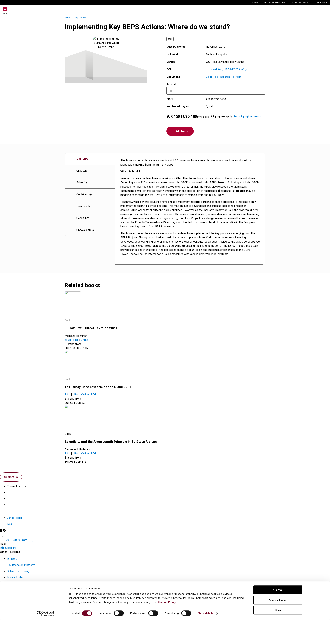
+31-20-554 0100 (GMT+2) (16, 540)
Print (67, 394)
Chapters (81, 170)
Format (171, 84)
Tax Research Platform (274, 3)
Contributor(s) (84, 194)
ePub (68, 340)
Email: (3, 544)
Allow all (278, 589)
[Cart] (317, 10)
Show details (205, 613)
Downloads (83, 206)
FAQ (9, 524)
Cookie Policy (167, 602)
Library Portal (321, 3)
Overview (82, 158)
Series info (82, 218)
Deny (278, 609)
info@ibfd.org (8, 547)
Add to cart (182, 131)
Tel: (2, 536)
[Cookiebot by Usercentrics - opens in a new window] (46, 613)
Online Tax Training (300, 3)
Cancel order (14, 518)
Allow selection (278, 600)
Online (84, 340)
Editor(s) (81, 182)
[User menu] (323, 10)
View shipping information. (247, 116)
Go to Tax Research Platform (223, 77)
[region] (190, 209)
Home (67, 17)
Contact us (11, 477)
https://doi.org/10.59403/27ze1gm (227, 69)
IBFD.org (254, 3)
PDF (76, 340)
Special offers (85, 230)
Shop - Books (80, 17)
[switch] (119, 613)
